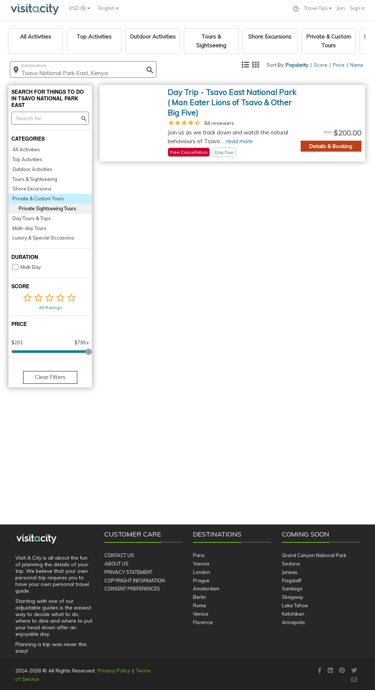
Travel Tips (316, 8)
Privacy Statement (128, 572)
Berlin (199, 597)
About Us (116, 564)
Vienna (201, 564)
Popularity (297, 65)
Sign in (357, 8)
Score (320, 65)
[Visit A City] (36, 539)
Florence (203, 622)
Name (356, 65)
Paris (199, 555)
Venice (200, 614)
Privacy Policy (114, 670)
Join (341, 8)
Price (339, 65)
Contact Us (119, 555)
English (107, 8)
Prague (201, 580)
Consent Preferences (132, 588)
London (201, 572)
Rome (199, 605)
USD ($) (78, 8)
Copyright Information (134, 580)
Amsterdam (206, 588)
